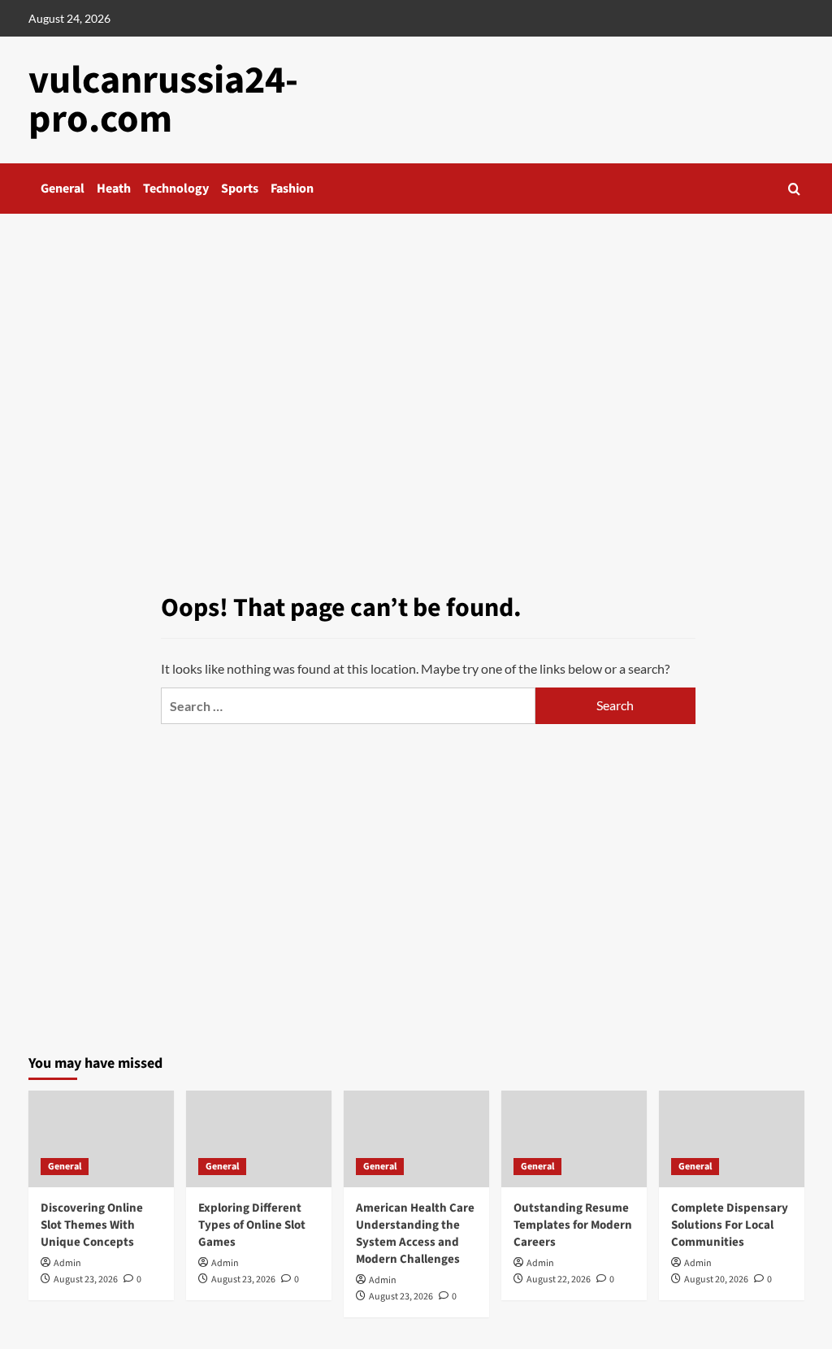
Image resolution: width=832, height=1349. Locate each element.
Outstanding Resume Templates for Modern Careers (573, 1225)
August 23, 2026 (86, 1279)
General (62, 188)
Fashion (292, 188)
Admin (67, 1263)
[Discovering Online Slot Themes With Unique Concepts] (101, 1139)
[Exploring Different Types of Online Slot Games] (259, 1139)
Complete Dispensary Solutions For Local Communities (729, 1225)
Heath (114, 188)
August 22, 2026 (558, 1279)
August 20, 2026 (716, 1279)
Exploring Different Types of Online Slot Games (252, 1225)
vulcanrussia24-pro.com (163, 100)
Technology (176, 188)
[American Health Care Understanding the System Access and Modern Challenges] (416, 1139)
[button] (794, 189)
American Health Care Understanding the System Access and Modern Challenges (415, 1233)
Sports (239, 188)
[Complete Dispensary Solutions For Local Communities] (731, 1139)
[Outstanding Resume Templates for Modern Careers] (574, 1139)
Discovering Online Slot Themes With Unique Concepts (92, 1225)
